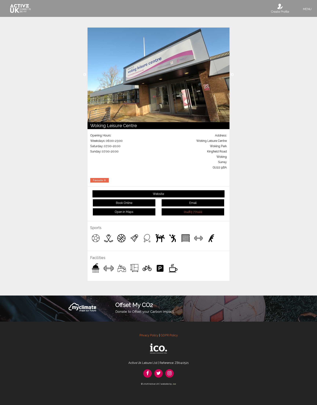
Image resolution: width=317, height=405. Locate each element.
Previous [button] (85, 75)
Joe (174, 384)
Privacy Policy (148, 335)
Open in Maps (124, 212)
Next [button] (232, 75)
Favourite (98, 180)
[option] (158, 75)
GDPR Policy (169, 335)
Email (193, 203)
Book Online (124, 203)
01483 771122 (193, 212)
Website (158, 194)
